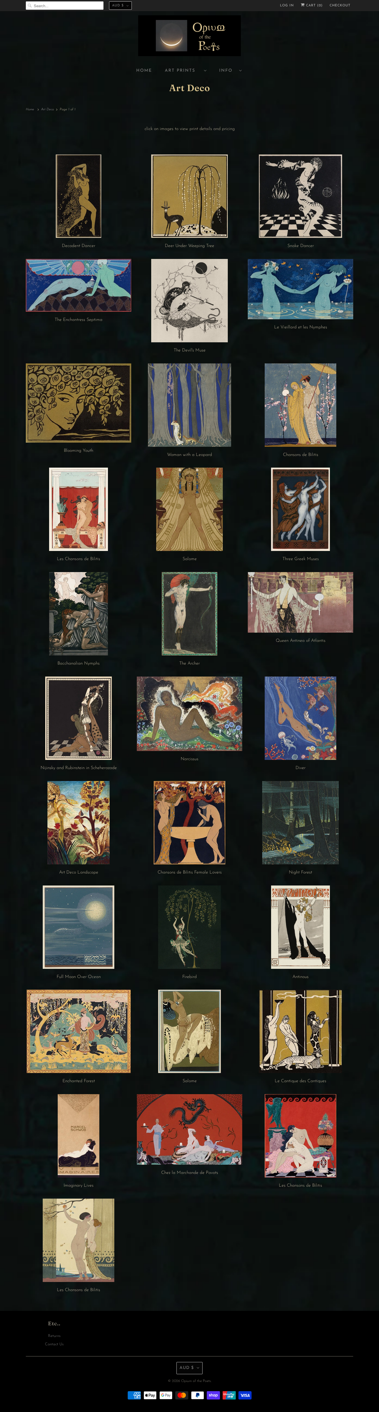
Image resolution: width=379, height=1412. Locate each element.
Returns (54, 1336)
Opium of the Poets (196, 1381)
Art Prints (183, 71)
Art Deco (189, 87)
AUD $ (118, 5)
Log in (287, 5)
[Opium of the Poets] (189, 36)
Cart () (314, 5)
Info (227, 71)
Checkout (340, 5)
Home (144, 71)
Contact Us (54, 1344)
